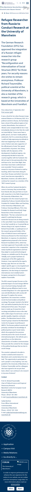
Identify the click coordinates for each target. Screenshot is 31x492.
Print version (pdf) (7, 112)
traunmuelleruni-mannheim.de (16, 397)
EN (23, 3)
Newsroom (15, 13)
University (2, 13)
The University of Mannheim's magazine (7, 469)
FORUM (5, 462)
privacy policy (15, 484)
